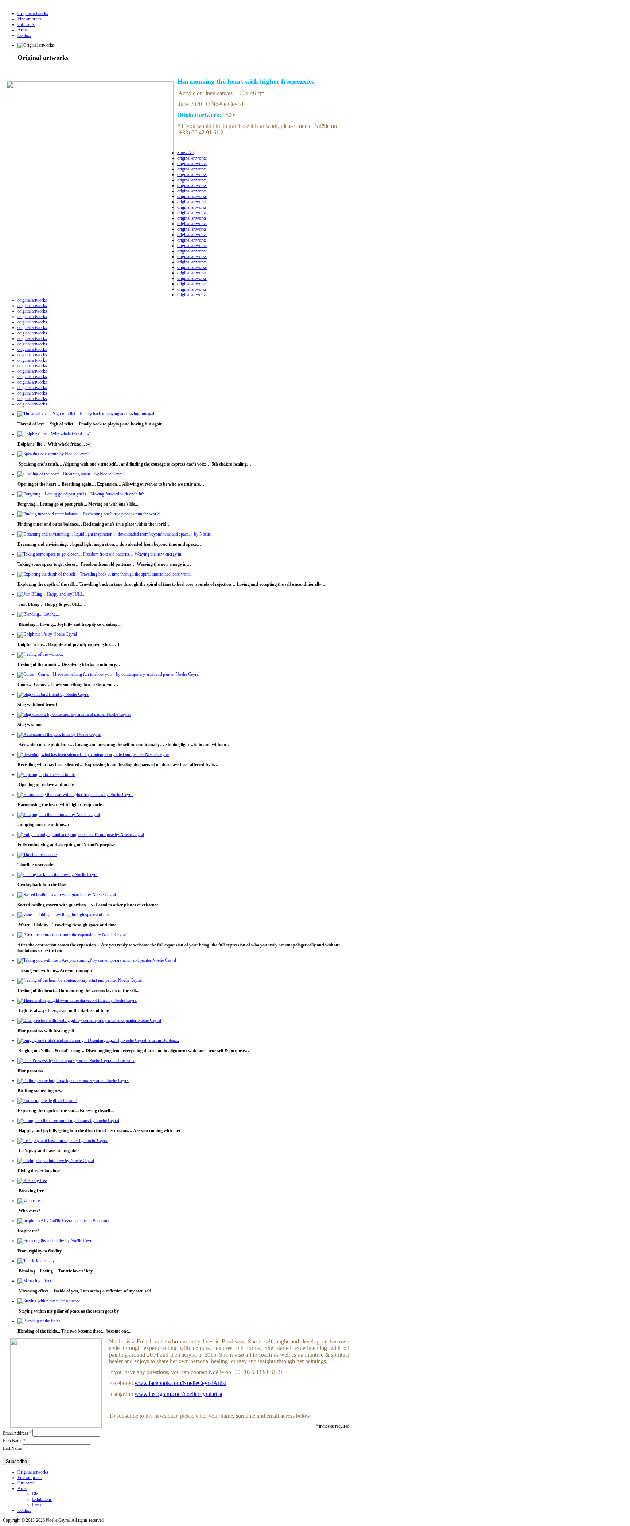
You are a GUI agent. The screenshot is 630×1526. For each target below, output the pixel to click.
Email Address (17, 1433)
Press (37, 1504)
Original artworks (33, 13)
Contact (24, 35)
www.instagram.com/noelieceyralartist (178, 1394)
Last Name (13, 1448)
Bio (35, 1493)
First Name (14, 1440)
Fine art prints (30, 18)
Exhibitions (42, 1499)
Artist (22, 29)
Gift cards (26, 24)
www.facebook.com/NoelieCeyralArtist (180, 1383)
